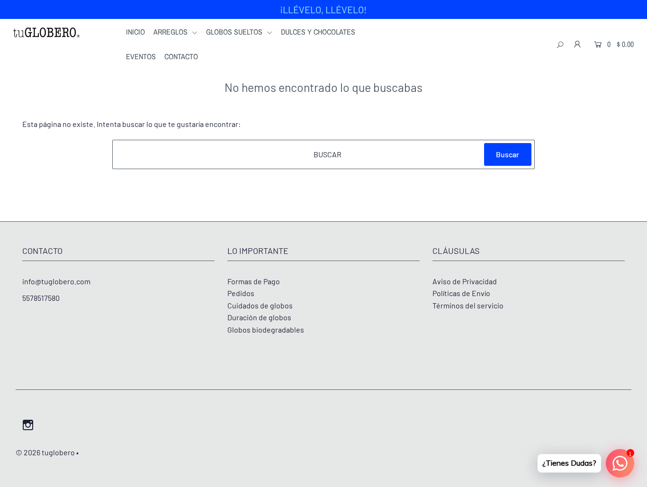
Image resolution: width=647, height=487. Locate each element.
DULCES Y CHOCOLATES (318, 32)
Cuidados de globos (260, 305)
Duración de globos (259, 317)
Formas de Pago (253, 281)
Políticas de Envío (461, 293)
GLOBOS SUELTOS (235, 32)
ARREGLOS (171, 32)
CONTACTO (181, 56)
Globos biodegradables (265, 329)
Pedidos (240, 293)
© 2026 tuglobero (45, 452)
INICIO (135, 32)
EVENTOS (141, 56)
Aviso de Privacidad (464, 281)
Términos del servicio (467, 305)
